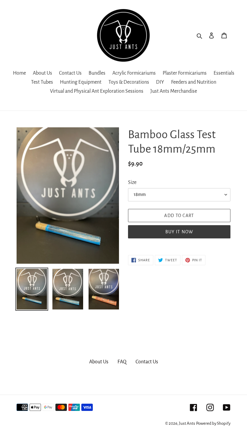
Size (132, 182)
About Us (98, 362)
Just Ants (187, 423)
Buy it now (179, 231)
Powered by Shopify (213, 423)
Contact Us (147, 362)
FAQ (122, 362)
